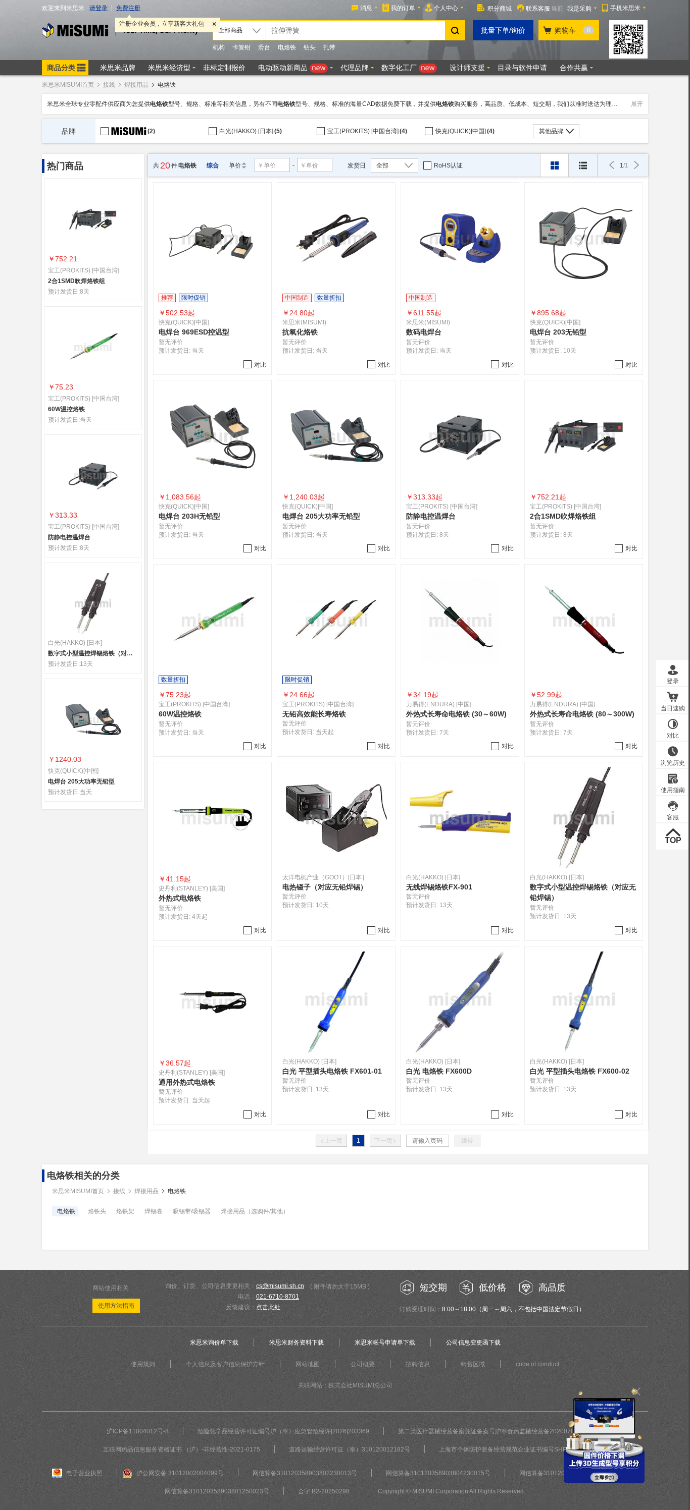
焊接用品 (136, 84)
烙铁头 (97, 1211)
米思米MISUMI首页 (68, 84)
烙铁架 (125, 1211)
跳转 (467, 1140)
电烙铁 (66, 1211)
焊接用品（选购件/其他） (255, 1211)
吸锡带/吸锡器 (192, 1211)
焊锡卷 (153, 1211)
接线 (109, 84)
